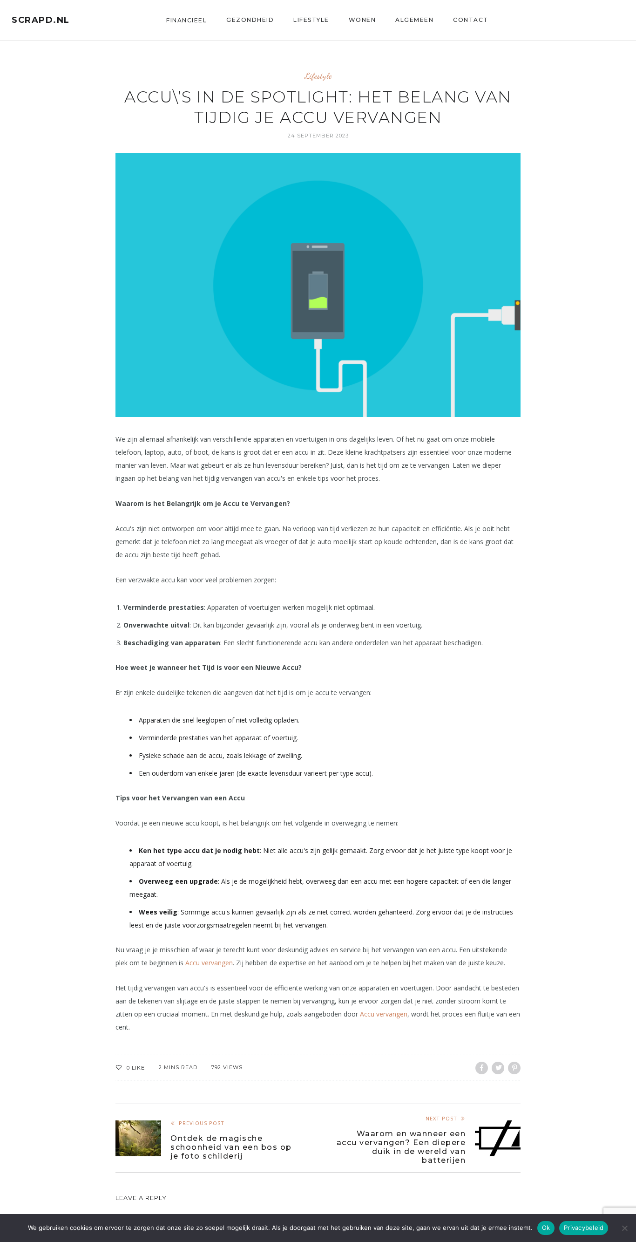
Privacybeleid (583, 1227)
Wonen (362, 19)
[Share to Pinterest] (514, 1068)
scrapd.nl (41, 20)
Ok (546, 1227)
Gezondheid (250, 19)
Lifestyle (311, 19)
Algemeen (414, 19)
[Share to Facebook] (481, 1068)
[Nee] (624, 1228)
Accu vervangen (209, 962)
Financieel (186, 20)
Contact (470, 19)
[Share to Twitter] (498, 1068)
